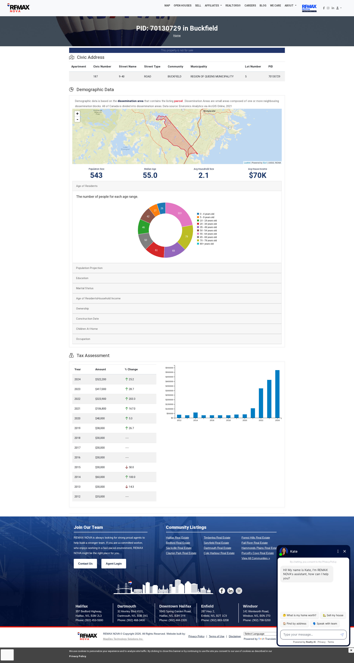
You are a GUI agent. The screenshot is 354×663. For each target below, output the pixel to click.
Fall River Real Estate (255, 542)
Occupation (83, 339)
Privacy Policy (77, 656)
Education (82, 278)
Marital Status (84, 288)
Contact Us (85, 563)
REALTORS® (233, 5)
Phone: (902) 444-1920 (173, 620)
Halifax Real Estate (177, 537)
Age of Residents (87, 186)
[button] (213, 5)
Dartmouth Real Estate (217, 547)
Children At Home (87, 328)
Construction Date (87, 318)
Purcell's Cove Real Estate (258, 553)
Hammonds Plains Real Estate (260, 547)
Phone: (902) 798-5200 (256, 620)
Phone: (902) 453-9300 (89, 620)
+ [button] (77, 113)
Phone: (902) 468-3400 (131, 620)
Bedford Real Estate (178, 542)
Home (177, 35)
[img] (351, 650)
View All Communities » (256, 558)
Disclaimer (235, 636)
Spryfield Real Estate (216, 542)
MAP (167, 5)
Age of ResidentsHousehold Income (98, 298)
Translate (270, 639)
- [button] (77, 119)
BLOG (263, 5)
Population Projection (89, 268)
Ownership (82, 308)
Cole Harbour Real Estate (219, 553)
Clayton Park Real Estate (181, 553)
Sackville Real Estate (179, 547)
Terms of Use (216, 636)
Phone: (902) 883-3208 (215, 620)
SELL (198, 5)
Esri (265, 162)
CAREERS (250, 5)
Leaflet (247, 162)
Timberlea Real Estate (217, 537)
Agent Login (114, 563)
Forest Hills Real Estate (256, 537)
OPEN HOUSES (182, 5)
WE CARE (275, 5)
